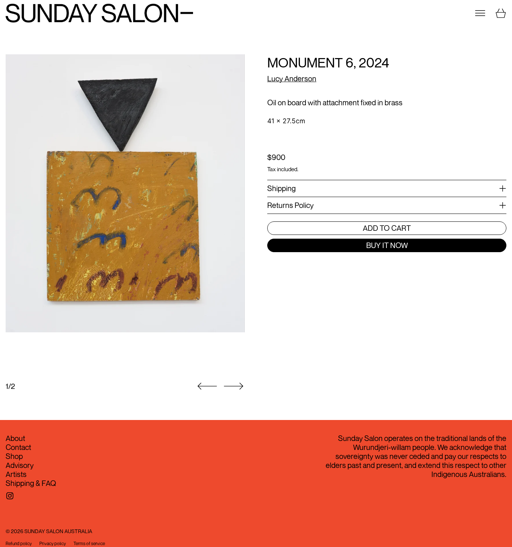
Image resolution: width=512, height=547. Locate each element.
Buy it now (387, 245)
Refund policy (19, 543)
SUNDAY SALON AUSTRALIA (58, 531)
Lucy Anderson (291, 78)
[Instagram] (10, 496)
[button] (125, 213)
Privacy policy (52, 543)
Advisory (20, 465)
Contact (18, 447)
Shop (14, 456)
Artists (16, 474)
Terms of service (89, 543)
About (15, 438)
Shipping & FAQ (31, 483)
